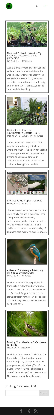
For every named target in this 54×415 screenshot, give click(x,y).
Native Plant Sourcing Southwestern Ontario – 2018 (23, 131)
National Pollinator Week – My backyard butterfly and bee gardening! (24, 55)
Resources (26, 60)
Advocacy (27, 135)
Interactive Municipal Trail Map (24, 200)
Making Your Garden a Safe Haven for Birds (26, 343)
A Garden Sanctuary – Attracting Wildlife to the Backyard (25, 271)
